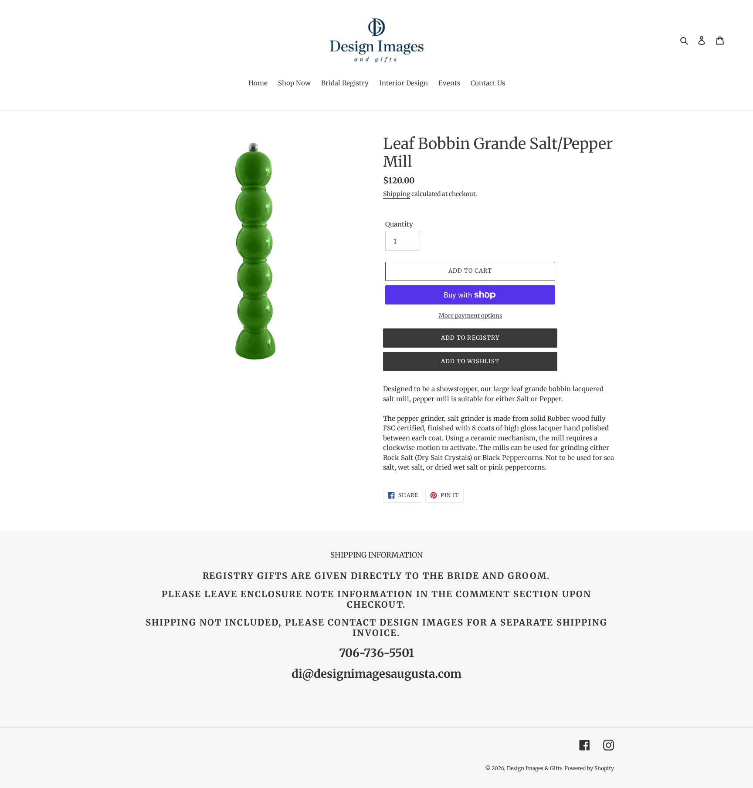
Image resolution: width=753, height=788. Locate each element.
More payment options (470, 315)
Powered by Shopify (589, 768)
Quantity (399, 224)
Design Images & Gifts (535, 768)
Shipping (396, 194)
